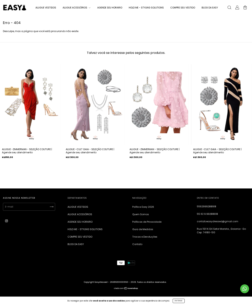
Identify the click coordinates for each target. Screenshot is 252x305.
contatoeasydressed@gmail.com (217, 221)
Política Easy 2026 (143, 207)
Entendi (179, 301)
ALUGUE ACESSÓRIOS (75, 7)
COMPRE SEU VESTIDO (182, 7)
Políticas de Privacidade (146, 221)
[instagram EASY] (6, 221)
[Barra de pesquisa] (229, 8)
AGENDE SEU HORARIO (109, 7)
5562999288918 (206, 206)
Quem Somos (140, 214)
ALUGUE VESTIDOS (45, 7)
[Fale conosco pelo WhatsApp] (244, 288)
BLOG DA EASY (210, 7)
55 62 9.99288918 (207, 214)
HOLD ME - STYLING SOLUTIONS (146, 7)
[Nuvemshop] (126, 288)
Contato (137, 244)
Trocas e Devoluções (144, 236)
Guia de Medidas (142, 229)
